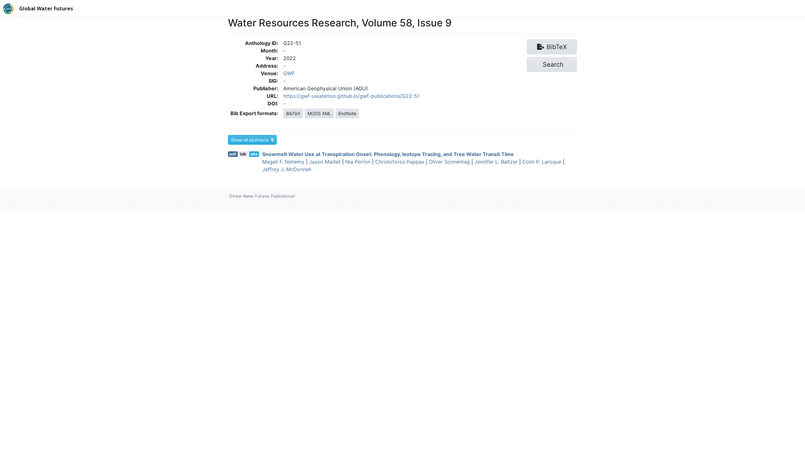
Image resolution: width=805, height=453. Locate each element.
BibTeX (293, 113)
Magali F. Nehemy (283, 162)
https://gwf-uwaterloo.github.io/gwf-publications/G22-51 (351, 96)
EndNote (347, 113)
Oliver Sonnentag (449, 162)
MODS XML (319, 113)
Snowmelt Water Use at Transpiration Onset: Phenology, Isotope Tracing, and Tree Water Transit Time (388, 154)
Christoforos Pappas (399, 162)
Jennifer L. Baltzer (496, 162)
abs (254, 154)
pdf (233, 154)
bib (243, 154)
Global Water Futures (46, 8)
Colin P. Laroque (541, 162)
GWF (289, 73)
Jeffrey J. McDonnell (286, 169)
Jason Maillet (325, 162)
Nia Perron (357, 162)
